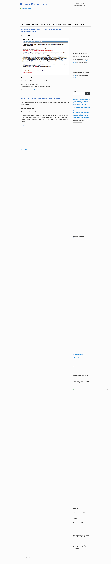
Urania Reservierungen (33, 90)
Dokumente (58, 24)
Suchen (74, 91)
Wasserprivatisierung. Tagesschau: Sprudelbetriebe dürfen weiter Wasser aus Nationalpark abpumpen (81, 112)
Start (23, 24)
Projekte (28, 24)
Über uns (82, 24)
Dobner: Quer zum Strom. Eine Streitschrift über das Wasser (40, 98)
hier (75, 75)
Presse (64, 24)
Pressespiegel (83, 357)
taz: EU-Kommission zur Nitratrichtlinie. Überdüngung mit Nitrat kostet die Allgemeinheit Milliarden (81, 107)
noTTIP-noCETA (50, 24)
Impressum (24, 554)
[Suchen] (87, 93)
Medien (69, 24)
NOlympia (43, 24)
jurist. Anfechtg (35, 24)
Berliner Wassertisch (33, 4)
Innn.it (74, 77)
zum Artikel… (24, 149)
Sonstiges (76, 24)
